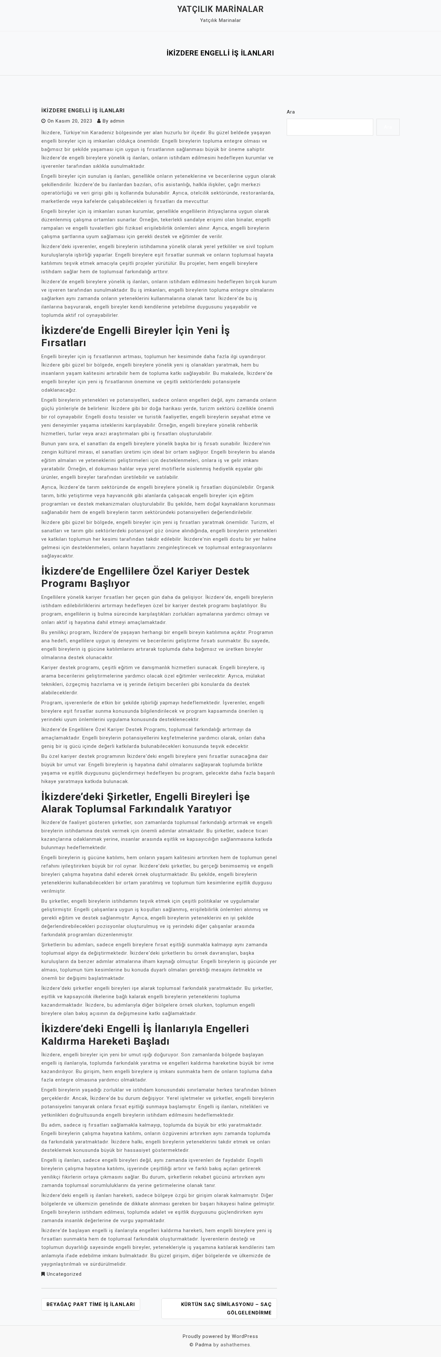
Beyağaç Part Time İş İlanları (90, 1304)
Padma (203, 1345)
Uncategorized (64, 1274)
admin (117, 121)
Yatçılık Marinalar (220, 9)
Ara (291, 112)
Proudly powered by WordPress (220, 1336)
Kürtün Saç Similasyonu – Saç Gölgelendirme (226, 1309)
